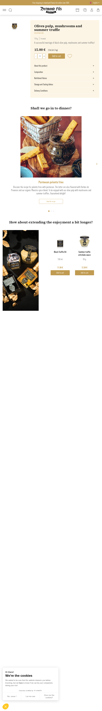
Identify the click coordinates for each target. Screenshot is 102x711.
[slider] (51, 164)
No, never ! (12, 696)
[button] (5, 706)
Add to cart (60, 272)
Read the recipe (51, 201)
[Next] (96, 164)
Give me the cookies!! (49, 696)
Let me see (30, 696)
